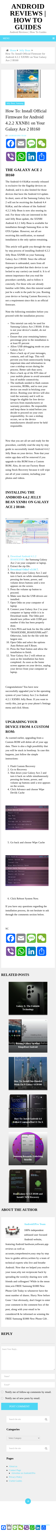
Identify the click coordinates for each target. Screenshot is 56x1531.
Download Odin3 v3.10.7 (24, 569)
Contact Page (15, 1470)
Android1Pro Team (17, 136)
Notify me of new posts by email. (22, 1398)
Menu (6, 38)
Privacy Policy (15, 1477)
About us (13, 1466)
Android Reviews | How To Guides (28, 16)
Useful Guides (15, 1481)
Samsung (19, 103)
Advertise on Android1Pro (23, 1473)
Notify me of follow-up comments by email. (28, 1392)
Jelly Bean (11, 103)
